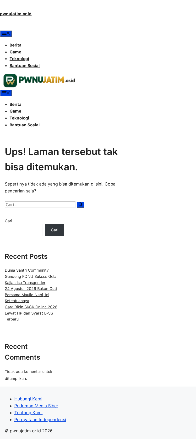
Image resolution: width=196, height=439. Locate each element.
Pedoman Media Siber (36, 405)
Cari (8, 220)
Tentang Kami (28, 412)
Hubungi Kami (28, 398)
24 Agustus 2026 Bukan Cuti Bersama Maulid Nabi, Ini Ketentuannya (31, 294)
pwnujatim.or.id (16, 13)
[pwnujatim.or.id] (39, 86)
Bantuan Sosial (25, 65)
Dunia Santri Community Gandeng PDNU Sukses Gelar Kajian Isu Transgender (31, 276)
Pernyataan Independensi (40, 419)
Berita (16, 45)
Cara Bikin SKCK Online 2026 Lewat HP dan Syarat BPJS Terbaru (31, 313)
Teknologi (19, 58)
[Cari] (80, 205)
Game (15, 52)
